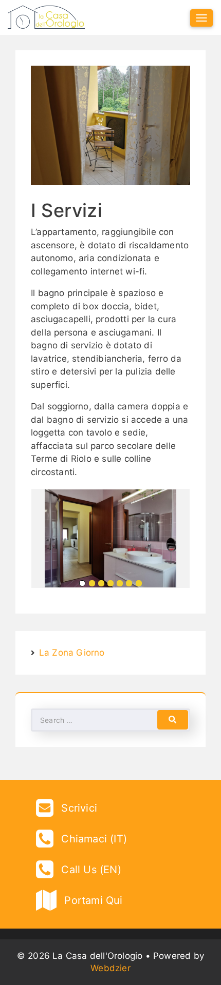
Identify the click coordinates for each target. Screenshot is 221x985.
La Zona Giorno (72, 652)
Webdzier (110, 968)
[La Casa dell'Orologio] (46, 17)
